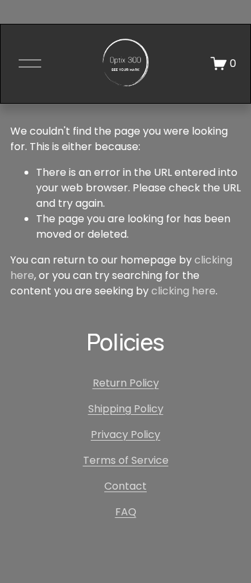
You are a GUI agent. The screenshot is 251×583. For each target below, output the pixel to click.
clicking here (183, 290)
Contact (125, 486)
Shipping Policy (125, 408)
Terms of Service (126, 460)
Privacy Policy (125, 434)
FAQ (125, 511)
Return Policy (126, 383)
